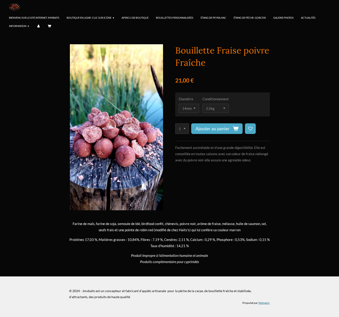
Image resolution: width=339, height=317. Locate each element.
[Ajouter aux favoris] (250, 128)
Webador (264, 302)
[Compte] (38, 26)
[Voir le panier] (49, 26)
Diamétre (186, 99)
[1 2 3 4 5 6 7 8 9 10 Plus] (182, 128)
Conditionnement (215, 99)
